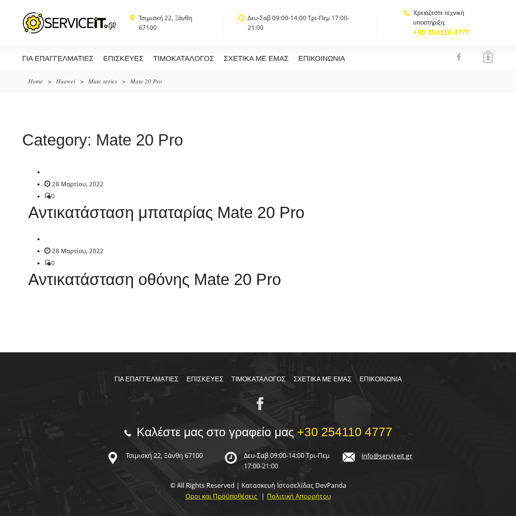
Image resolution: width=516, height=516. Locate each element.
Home (35, 81)
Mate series (102, 81)
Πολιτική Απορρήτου (299, 496)
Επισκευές (123, 58)
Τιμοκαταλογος (183, 58)
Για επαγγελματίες (58, 58)
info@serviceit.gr (387, 456)
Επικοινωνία (321, 58)
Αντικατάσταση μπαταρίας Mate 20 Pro (166, 212)
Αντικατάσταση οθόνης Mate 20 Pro (154, 279)
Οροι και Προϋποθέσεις (222, 496)
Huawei (65, 81)
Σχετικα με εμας (256, 58)
